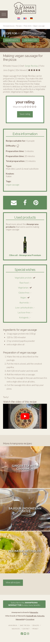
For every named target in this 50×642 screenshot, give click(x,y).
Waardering (18, 106)
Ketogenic (24, 317)
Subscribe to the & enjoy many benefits (24, 603)
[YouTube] (25, 634)
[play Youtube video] (25, 416)
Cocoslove (30, 619)
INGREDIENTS (11, 40)
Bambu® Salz (31, 616)
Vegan (23, 297)
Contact (26, 629)
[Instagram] (28, 634)
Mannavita (34, 612)
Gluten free (23, 292)
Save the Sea (25, 625)
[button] (4, 14)
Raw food (23, 282)
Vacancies (16, 629)
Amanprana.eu (8, 26)
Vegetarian (23, 287)
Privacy (35, 629)
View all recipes (13, 582)
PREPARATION (30, 40)
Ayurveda (23, 302)
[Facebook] (22, 634)
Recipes (19, 26)
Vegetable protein (23, 277)
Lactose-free (24, 312)
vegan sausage (12, 184)
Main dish (27, 26)
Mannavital (20, 619)
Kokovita (40, 616)
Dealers (35, 625)
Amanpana (12, 625)
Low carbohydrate (24, 307)
